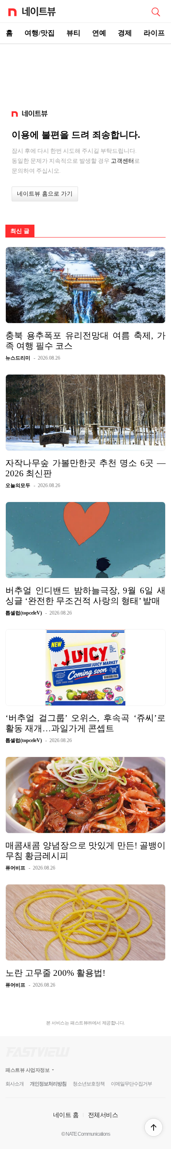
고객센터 (122, 160)
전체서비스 (103, 1114)
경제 (125, 33)
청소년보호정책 (89, 1084)
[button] (153, 1127)
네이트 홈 (66, 1114)
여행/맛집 (39, 33)
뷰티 (73, 33)
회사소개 (14, 1084)
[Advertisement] (85, 73)
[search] (156, 11)
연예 (99, 33)
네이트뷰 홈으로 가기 (45, 194)
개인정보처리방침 (48, 1084)
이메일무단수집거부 (131, 1084)
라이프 (154, 33)
